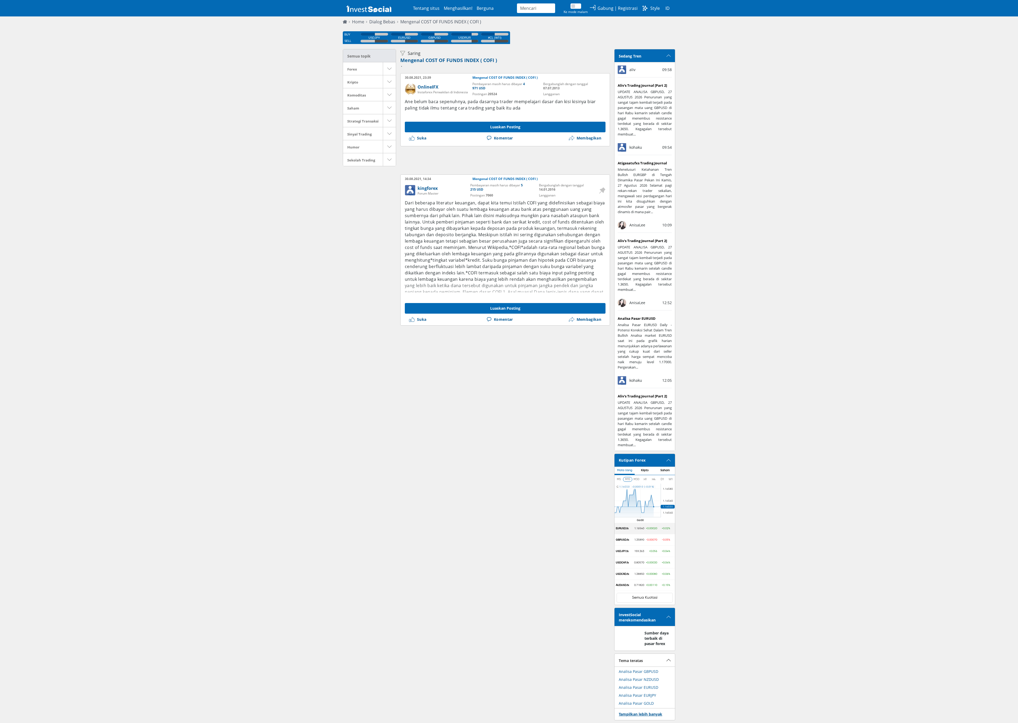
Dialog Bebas (382, 22)
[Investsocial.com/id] (368, 8)
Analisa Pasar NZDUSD (639, 679)
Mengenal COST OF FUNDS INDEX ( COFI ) (440, 22)
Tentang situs (426, 8)
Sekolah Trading (361, 160)
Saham (353, 108)
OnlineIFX (428, 87)
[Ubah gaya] (645, 8)
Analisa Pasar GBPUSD (638, 671)
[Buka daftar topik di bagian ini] (389, 68)
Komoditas (356, 95)
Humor (353, 147)
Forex (352, 69)
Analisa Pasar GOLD (636, 703)
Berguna (485, 8)
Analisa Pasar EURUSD (638, 687)
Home (358, 22)
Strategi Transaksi (363, 121)
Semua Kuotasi (644, 597)
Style (655, 8)
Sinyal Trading (359, 134)
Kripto (352, 82)
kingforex (428, 188)
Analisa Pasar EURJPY (637, 695)
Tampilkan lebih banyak (640, 714)
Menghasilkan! (458, 8)
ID (667, 8)
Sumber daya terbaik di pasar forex (656, 638)
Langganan (551, 94)
